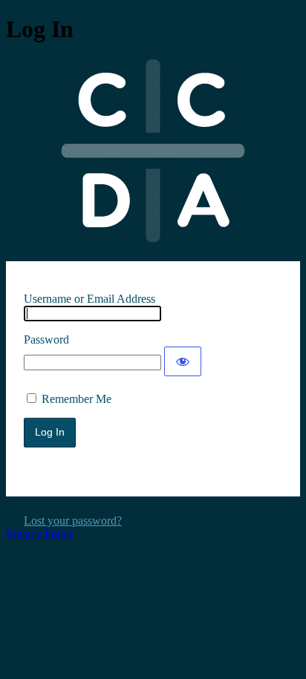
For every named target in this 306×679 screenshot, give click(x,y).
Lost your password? (73, 520)
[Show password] (182, 361)
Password (46, 339)
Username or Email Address (89, 298)
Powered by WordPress (153, 151)
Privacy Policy (40, 534)
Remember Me (76, 399)
